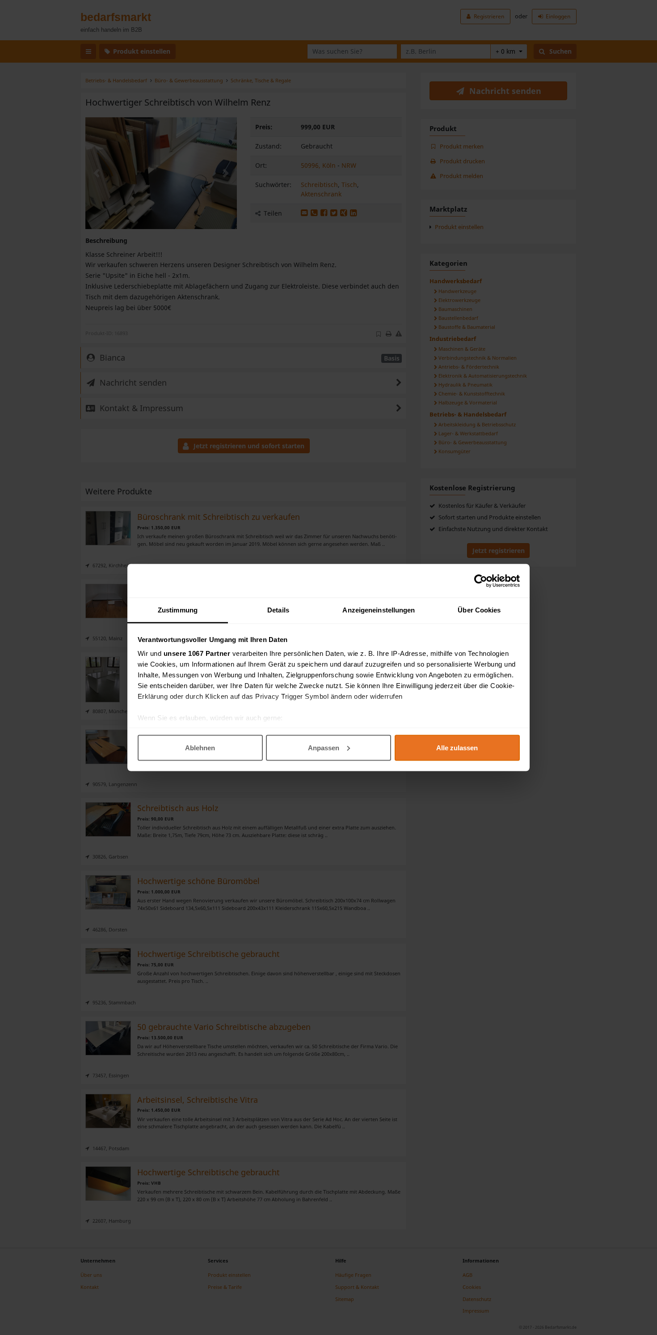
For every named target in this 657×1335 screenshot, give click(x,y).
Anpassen (323, 747)
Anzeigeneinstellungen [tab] (378, 610)
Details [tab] (278, 610)
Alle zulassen (457, 747)
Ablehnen (200, 747)
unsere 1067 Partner (197, 653)
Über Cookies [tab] (479, 610)
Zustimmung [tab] (178, 610)
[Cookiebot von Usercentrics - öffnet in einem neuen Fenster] (481, 580)
